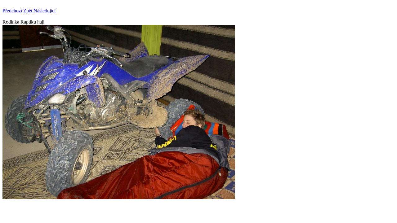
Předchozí (12, 10)
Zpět (27, 10)
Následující (44, 10)
